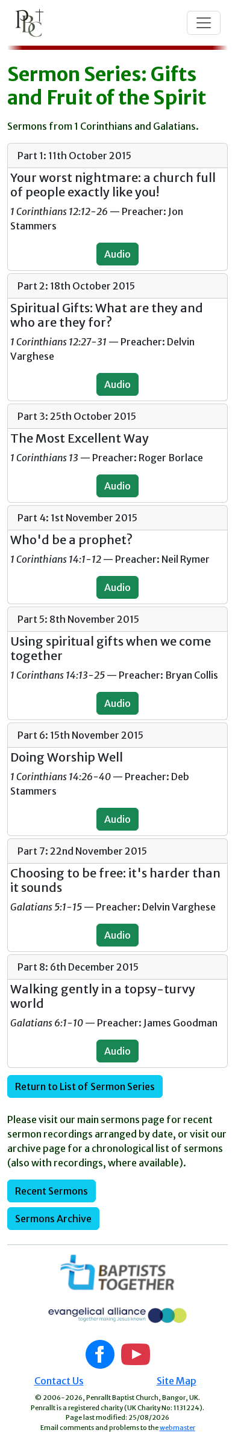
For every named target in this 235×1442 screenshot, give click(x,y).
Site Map (176, 1381)
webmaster (177, 1427)
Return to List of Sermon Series (85, 1086)
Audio (117, 254)
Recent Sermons (51, 1191)
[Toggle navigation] (204, 23)
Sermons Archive (53, 1219)
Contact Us (59, 1381)
